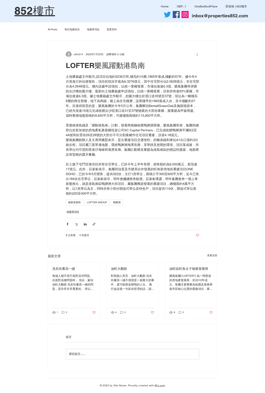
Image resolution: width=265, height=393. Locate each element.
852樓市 (34, 10)
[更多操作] (197, 54)
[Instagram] (185, 14)
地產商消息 (93, 29)
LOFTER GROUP (97, 202)
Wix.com (159, 385)
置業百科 (112, 29)
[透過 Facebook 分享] (67, 224)
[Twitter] (167, 14)
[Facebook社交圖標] (176, 14)
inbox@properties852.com (220, 15)
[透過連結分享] (94, 224)
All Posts (52, 29)
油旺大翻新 (119, 269)
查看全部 (212, 255)
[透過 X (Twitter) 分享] (76, 224)
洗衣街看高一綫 (63, 269)
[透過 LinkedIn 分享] (85, 224)
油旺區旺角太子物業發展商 (188, 269)
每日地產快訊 (72, 29)
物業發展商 (74, 202)
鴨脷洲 (117, 202)
